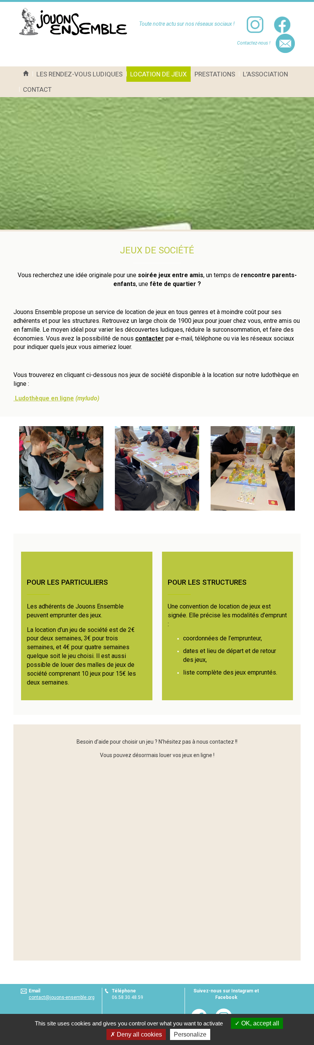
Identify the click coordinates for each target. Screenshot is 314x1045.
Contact (37, 89)
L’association (265, 74)
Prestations (215, 74)
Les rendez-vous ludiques (79, 74)
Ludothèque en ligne (43, 398)
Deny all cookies (138, 1034)
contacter (149, 338)
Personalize (190, 1034)
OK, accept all (259, 1023)
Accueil (26, 74)
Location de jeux (158, 74)
